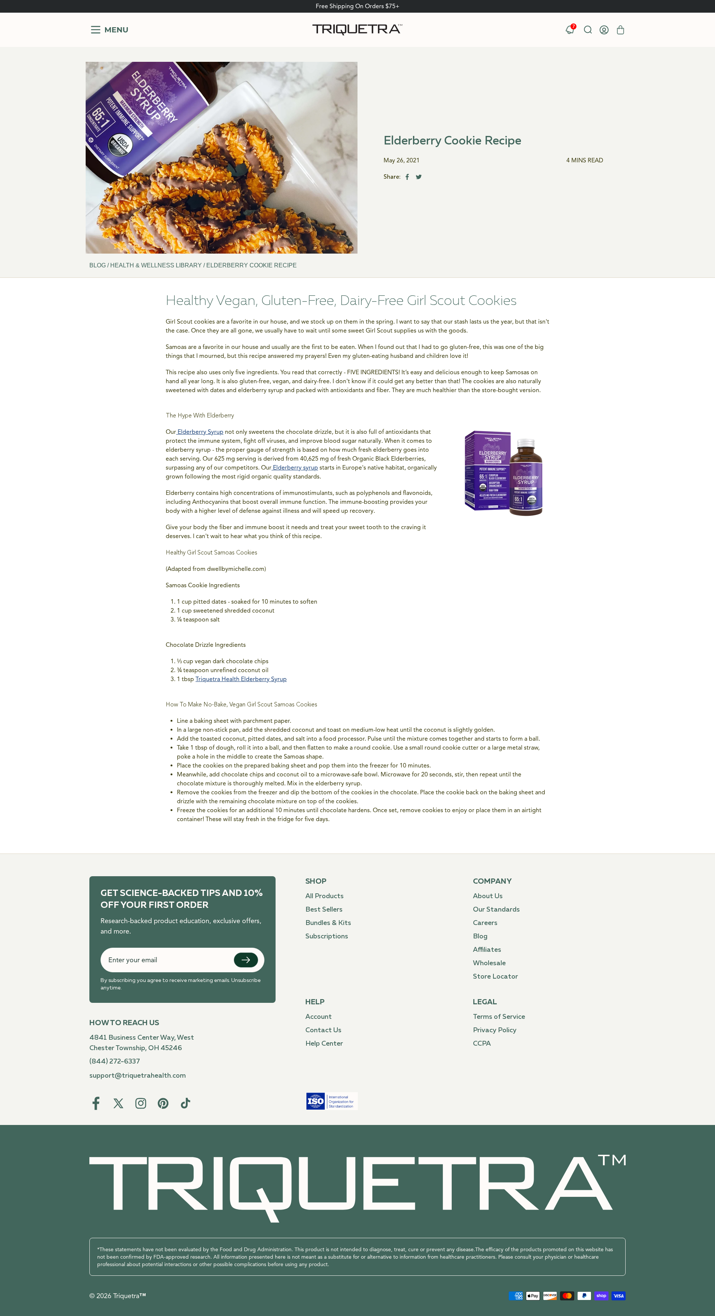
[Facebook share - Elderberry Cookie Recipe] (407, 176)
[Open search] (587, 30)
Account (318, 1017)
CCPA (482, 1043)
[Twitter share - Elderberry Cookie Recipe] (419, 176)
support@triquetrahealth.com (137, 1075)
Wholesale (489, 963)
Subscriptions (326, 936)
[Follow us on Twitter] (118, 1103)
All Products (324, 896)
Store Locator (495, 976)
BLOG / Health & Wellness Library (146, 265)
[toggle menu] (108, 30)
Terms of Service (499, 1017)
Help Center (324, 1043)
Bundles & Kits (328, 923)
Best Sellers (324, 909)
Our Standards (496, 909)
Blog (480, 936)
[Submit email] (246, 960)
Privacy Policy (495, 1030)
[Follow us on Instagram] (140, 1103)
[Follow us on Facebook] (96, 1103)
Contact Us (323, 1030)
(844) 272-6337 (114, 1061)
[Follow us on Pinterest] (163, 1103)
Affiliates (487, 950)
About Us (488, 896)
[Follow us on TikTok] (185, 1103)
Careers (485, 923)
